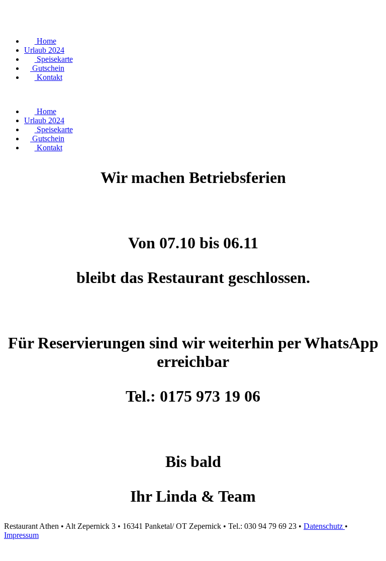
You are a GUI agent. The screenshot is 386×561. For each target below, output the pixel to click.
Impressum (21, 535)
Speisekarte (54, 59)
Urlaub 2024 (44, 50)
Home (45, 41)
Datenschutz (324, 526)
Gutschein (47, 68)
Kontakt (48, 77)
